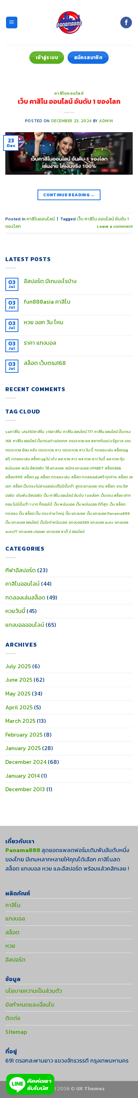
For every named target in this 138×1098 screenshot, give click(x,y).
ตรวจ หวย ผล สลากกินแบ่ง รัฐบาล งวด (100, 441)
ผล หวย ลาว (67, 459)
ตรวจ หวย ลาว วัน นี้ (77, 450)
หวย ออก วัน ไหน (43, 322)
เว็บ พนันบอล (64, 504)
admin (106, 121)
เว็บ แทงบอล (75, 513)
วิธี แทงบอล (54, 468)
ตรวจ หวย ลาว (49, 450)
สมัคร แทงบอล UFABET (84, 468)
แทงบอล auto (101, 522)
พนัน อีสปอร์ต (33, 468)
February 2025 (23, 734)
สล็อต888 (14, 477)
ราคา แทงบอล (40, 342)
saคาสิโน (12, 431)
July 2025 (18, 666)
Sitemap (16, 1031)
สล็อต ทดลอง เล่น (55, 477)
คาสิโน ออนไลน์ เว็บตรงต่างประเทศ (40, 441)
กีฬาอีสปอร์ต (20, 570)
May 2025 (17, 693)
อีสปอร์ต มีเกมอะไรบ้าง (50, 281)
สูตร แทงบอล (86, 486)
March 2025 (20, 720)
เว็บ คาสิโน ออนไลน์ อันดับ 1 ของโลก (69, 101)
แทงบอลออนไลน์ (24, 624)
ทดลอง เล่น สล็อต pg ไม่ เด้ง (34, 459)
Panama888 (22, 850)
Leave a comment (115, 226)
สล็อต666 (113, 468)
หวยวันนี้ (15, 611)
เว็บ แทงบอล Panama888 (108, 513)
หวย (10, 945)
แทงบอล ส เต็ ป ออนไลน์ (65, 531)
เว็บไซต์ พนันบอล (53, 522)
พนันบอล (12, 468)
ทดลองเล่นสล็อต (25, 597)
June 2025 (18, 679)
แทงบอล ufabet (32, 531)
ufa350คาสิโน (33, 431)
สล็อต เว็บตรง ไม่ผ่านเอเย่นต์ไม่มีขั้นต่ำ (43, 486)
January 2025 (23, 748)
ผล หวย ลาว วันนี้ (92, 459)
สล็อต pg (31, 477)
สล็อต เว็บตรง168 (45, 363)
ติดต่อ (12, 1018)
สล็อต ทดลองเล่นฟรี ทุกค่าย (94, 477)
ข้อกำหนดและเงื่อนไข (29, 1004)
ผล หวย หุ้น (116, 459)
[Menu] (12, 22)
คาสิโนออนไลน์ (69, 93)
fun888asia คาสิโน (47, 301)
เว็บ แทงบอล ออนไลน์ (22, 522)
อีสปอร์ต (15, 959)
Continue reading (69, 195)
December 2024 (25, 762)
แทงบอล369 (79, 522)
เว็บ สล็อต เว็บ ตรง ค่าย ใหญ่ (41, 513)
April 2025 (19, 707)
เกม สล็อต (106, 486)
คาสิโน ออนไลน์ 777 (78, 431)
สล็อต (12, 932)
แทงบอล (15, 918)
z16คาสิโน (54, 431)
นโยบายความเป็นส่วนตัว (33, 990)
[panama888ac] (69, 22)
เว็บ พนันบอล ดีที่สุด (92, 504)
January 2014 (22, 775)
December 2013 (25, 789)
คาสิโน (13, 905)
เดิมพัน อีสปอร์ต (29, 495)
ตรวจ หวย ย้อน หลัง (21, 450)
